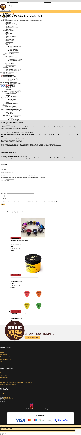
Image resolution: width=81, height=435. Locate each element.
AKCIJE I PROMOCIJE (8, 15)
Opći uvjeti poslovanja (5, 359)
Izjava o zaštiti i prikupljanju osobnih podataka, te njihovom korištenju (16, 382)
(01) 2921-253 (47, 2)
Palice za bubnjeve (17, 121)
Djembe (11, 118)
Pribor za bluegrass (11, 86)
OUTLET (8, 123)
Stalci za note (12, 99)
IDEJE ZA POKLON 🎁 (8, 13)
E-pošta (3, 198)
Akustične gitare (10, 20)
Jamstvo (2, 380)
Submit (3, 204)
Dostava (2, 352)
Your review (4, 193)
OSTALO (5, 105)
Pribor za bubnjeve (14, 119)
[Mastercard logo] (29, 420)
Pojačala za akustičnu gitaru (13, 70)
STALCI (8, 95)
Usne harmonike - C (14, 108)
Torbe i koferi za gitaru (15, 83)
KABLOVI (8, 89)
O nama (2, 393)
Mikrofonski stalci (13, 100)
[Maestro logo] (35, 420)
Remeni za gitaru (13, 79)
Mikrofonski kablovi (14, 92)
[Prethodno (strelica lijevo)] (0, 434)
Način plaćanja (3, 354)
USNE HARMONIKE (11, 106)
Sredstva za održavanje (12, 103)
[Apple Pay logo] (49, 420)
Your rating (3, 180)
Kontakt (2, 395)
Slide (10, 80)
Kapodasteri (12, 76)
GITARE (5, 19)
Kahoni (11, 113)
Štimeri (8, 102)
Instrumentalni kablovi (15, 90)
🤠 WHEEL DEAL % (8, 16)
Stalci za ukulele (13, 98)
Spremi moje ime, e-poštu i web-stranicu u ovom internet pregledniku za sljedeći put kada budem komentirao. (31, 201)
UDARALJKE (9, 112)
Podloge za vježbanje (18, 122)
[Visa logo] (20, 420)
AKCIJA (5, 17)
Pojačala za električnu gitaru (13, 69)
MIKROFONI (9, 88)
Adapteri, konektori (11, 93)
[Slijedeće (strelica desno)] (2, 434)
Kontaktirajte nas (32, 337)
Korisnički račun (4, 372)
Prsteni (8, 125)
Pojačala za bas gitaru (11, 72)
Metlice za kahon (17, 115)
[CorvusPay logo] (61, 420)
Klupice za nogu (13, 78)
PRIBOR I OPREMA (7, 73)
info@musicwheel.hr (12, 2)
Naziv (2, 196)
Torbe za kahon (16, 116)
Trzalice (11, 85)
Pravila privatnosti (4, 375)
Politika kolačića (4, 377)
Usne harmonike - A (14, 109)
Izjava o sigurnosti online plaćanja (8, 384)
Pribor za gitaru (10, 75)
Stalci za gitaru (13, 82)
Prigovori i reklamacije (5, 357)
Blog (1, 361)
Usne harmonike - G (14, 110)
